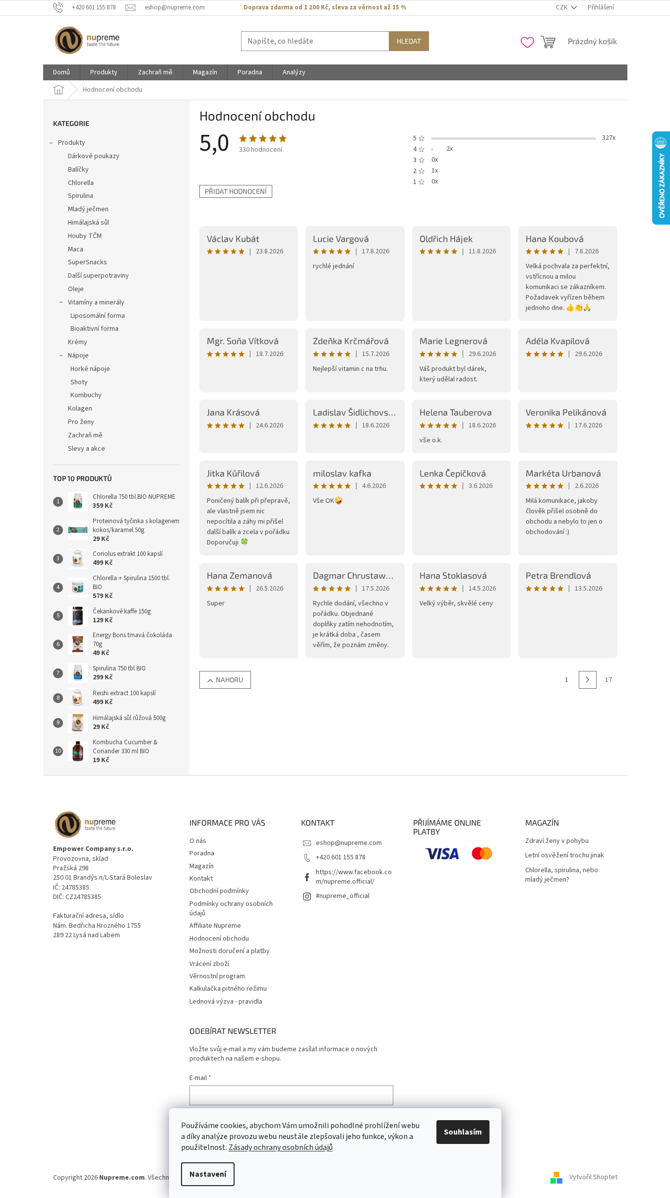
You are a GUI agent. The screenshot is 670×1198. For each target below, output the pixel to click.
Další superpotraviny (98, 276)
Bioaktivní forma (94, 329)
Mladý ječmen (88, 209)
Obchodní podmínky (219, 891)
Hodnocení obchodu (219, 939)
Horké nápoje (90, 369)
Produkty (71, 143)
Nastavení (207, 1174)
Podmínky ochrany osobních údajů (231, 908)
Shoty (79, 382)
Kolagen (80, 409)
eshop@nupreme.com (349, 843)
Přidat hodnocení (236, 191)
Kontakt (201, 879)
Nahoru (229, 679)
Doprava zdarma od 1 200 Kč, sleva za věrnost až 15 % (325, 7)
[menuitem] (61, 72)
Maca (75, 249)
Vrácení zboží (209, 964)
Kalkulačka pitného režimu (228, 989)
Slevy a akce (86, 449)
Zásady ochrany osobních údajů (281, 1147)
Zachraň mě (85, 435)
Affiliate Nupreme (215, 926)
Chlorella (81, 183)
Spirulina (80, 196)
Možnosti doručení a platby (229, 951)
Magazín (201, 866)
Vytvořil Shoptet (593, 1178)
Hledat (409, 41)
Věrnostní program (217, 976)
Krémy (77, 342)
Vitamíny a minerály (96, 302)
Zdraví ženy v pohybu (557, 841)
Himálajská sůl (88, 223)
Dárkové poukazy (94, 156)
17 (608, 680)
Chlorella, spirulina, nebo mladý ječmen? (561, 875)
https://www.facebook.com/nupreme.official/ (354, 877)
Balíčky (78, 170)
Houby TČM (85, 236)
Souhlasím (463, 1132)
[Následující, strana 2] (588, 680)
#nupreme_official (342, 896)
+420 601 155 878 (340, 857)
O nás (197, 841)
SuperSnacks (87, 262)
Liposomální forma (97, 316)
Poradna (201, 853)
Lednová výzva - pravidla (225, 1002)
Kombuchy (86, 395)
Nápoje (78, 355)
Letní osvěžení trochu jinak (564, 855)
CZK (562, 7)
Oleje (76, 289)
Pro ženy (81, 422)
